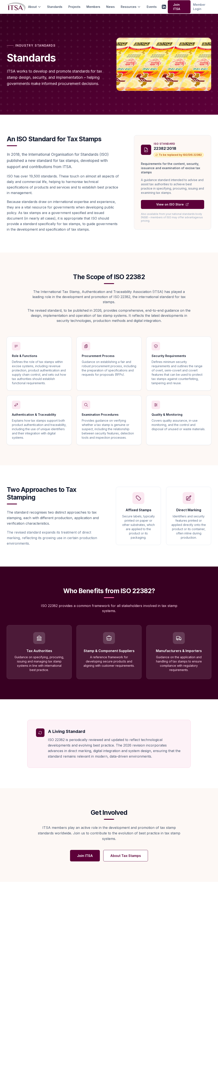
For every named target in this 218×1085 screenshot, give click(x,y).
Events (152, 7)
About (32, 7)
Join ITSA (176, 7)
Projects (74, 7)
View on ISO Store (170, 204)
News (110, 7)
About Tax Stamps (125, 856)
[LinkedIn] (164, 7)
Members (93, 7)
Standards (54, 7)
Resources (128, 7)
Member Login (199, 7)
